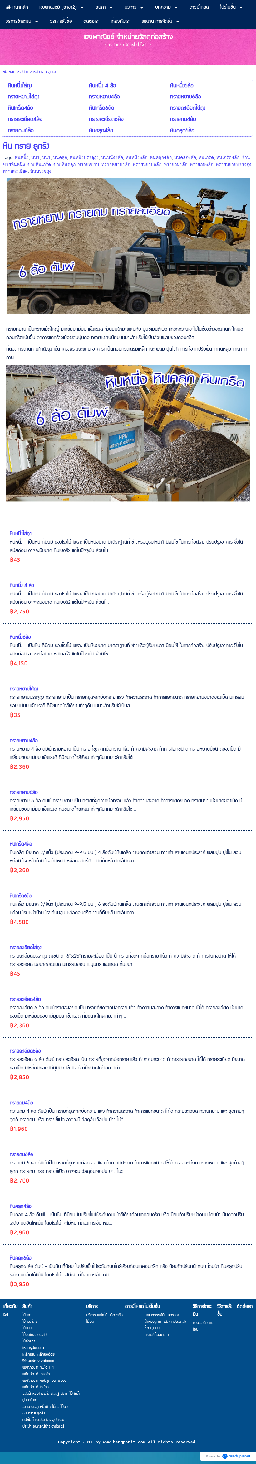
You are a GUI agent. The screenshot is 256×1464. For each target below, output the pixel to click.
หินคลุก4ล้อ (161, 157)
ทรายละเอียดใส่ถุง (26, 947)
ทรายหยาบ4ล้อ (115, 164)
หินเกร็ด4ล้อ (227, 157)
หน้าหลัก (9, 72)
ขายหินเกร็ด (39, 164)
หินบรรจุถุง (40, 171)
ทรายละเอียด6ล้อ (25, 1051)
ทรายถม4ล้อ (175, 164)
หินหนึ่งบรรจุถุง (84, 157)
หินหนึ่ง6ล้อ (136, 157)
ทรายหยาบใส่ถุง (24, 689)
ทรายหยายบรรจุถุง (233, 164)
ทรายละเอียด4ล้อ (25, 999)
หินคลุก (60, 157)
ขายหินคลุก (64, 164)
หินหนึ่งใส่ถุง (21, 534)
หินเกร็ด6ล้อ (21, 896)
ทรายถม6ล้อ (201, 164)
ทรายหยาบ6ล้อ (147, 164)
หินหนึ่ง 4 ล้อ (22, 585)
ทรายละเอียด (15, 171)
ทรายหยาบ (88, 164)
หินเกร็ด (206, 157)
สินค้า (24, 72)
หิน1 (35, 157)
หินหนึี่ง (22, 157)
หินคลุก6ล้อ (185, 157)
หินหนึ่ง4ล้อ (112, 157)
